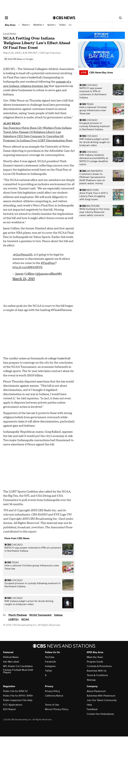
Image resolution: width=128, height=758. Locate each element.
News (25, 24)
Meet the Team (95, 657)
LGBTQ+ (13, 619)
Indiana (58, 615)
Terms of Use (52, 705)
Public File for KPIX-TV (15, 691)
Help (89, 705)
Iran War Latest (11, 661)
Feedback (92, 709)
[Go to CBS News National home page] (64, 17)
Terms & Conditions (97, 675)
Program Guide (95, 661)
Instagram (50, 666)
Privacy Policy (52, 691)
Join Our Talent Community (102, 700)
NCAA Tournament (40, 615)
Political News (10, 657)
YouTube (49, 657)
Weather (38, 24)
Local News (9, 33)
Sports (51, 24)
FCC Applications (12, 705)
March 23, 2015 (23, 279)
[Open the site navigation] (24, 17)
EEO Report (9, 709)
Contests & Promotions (99, 666)
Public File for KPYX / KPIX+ (18, 695)
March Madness (17, 615)
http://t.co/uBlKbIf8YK (27, 267)
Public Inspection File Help (17, 700)
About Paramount (96, 691)
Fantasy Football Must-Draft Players (18, 671)
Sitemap (91, 680)
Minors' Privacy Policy (56, 709)
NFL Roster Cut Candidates (18, 666)
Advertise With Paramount (101, 695)
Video (62, 24)
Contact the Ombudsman (100, 714)
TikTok (48, 670)
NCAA (25, 619)
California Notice (54, 695)
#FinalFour (48, 263)
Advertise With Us (96, 670)
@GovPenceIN (22, 254)
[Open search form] (120, 18)
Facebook (50, 661)
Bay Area (10, 25)
